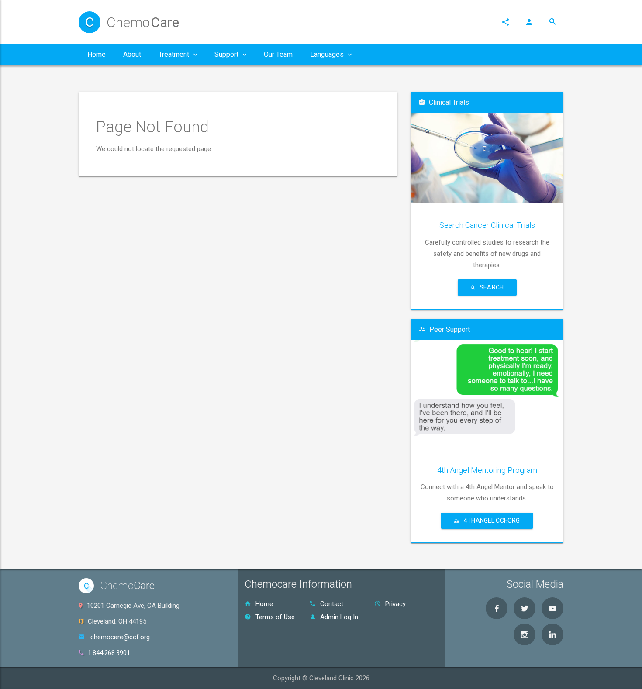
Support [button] (226, 54)
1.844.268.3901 (109, 653)
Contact (331, 604)
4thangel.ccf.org (492, 520)
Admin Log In (339, 617)
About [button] (132, 54)
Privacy (395, 604)
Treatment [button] (174, 54)
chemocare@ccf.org (120, 637)
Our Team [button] (278, 54)
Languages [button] (327, 54)
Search (492, 287)
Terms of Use (275, 617)
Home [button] (96, 54)
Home (264, 604)
